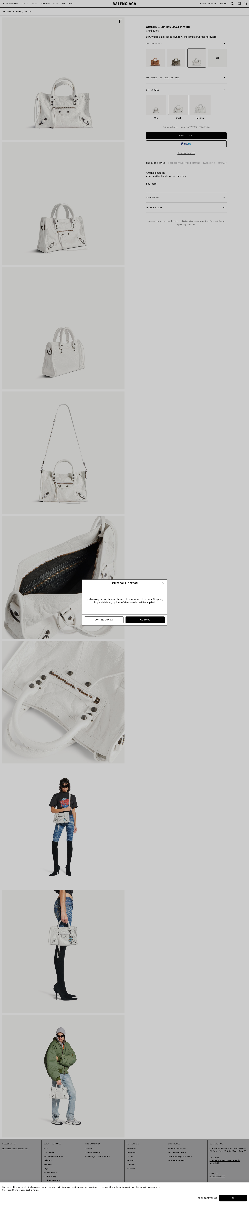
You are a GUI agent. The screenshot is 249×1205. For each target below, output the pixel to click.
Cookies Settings (207, 1198)
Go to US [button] (145, 620)
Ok (233, 1198)
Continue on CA (104, 620)
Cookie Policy (32, 1190)
